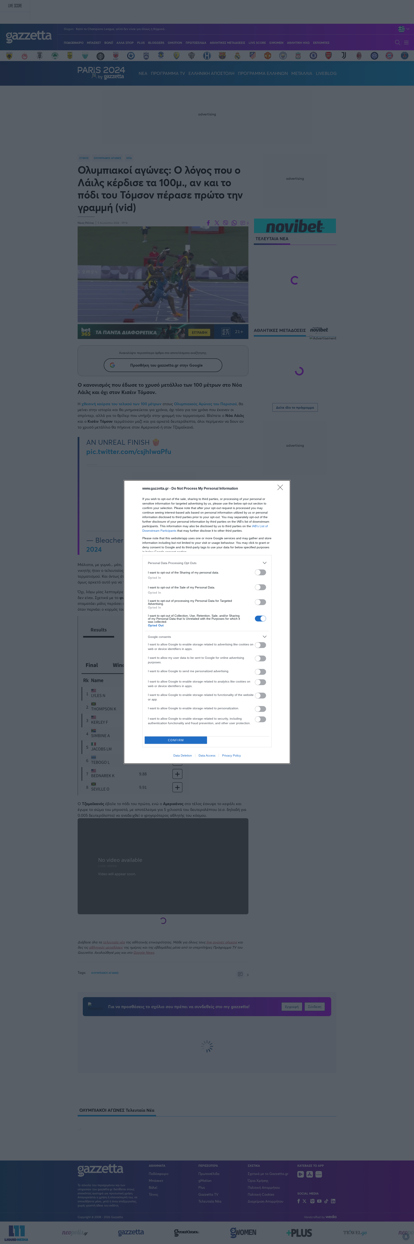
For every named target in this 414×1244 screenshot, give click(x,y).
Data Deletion (182, 755)
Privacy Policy (231, 755)
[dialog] (207, 622)
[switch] (260, 572)
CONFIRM (176, 740)
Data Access (207, 755)
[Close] (282, 489)
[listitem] (207, 563)
